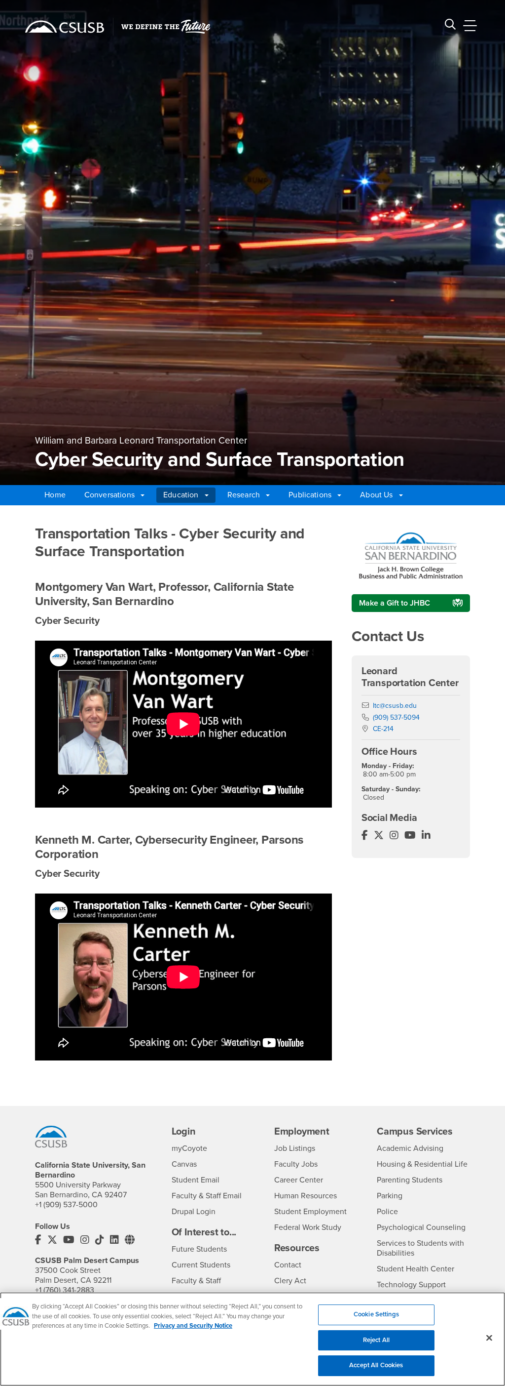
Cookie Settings (376, 1314)
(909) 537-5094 (396, 717)
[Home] (64, 27)
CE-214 (383, 729)
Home (55, 495)
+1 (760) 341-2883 (64, 1290)
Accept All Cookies (376, 1365)
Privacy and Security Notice (193, 1326)
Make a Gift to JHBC (394, 603)
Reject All (376, 1340)
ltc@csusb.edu (395, 705)
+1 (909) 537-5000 (66, 1205)
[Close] (489, 1338)
